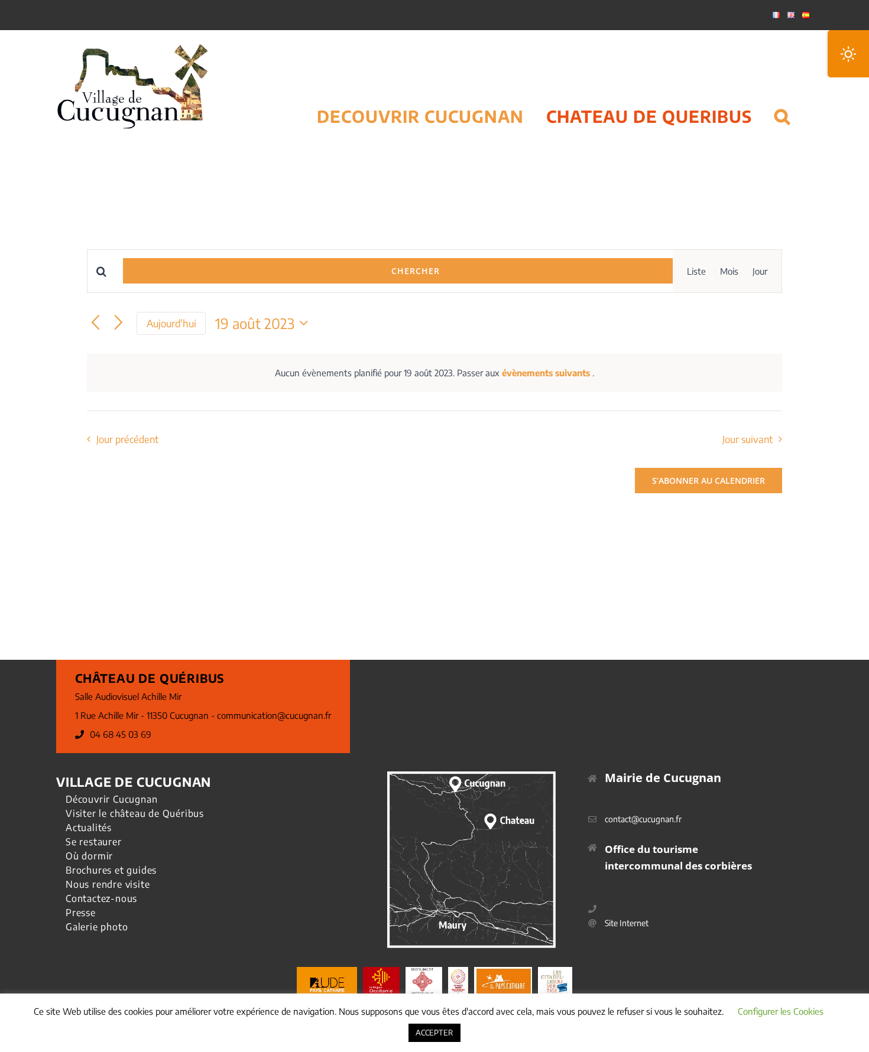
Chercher (415, 270)
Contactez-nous (101, 898)
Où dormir (89, 856)
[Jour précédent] (95, 323)
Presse (81, 913)
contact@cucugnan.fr (643, 819)
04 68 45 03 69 (120, 734)
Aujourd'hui (171, 323)
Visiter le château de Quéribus (135, 813)
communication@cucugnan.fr (274, 715)
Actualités (89, 827)
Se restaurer (94, 842)
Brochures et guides (111, 870)
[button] (782, 101)
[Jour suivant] (118, 323)
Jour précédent (127, 439)
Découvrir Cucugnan (111, 799)
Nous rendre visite (108, 884)
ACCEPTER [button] (434, 1032)
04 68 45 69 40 (632, 909)
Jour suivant (747, 439)
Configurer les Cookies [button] (780, 1011)
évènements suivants (547, 372)
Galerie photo (97, 927)
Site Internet (626, 923)
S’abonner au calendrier (708, 480)
